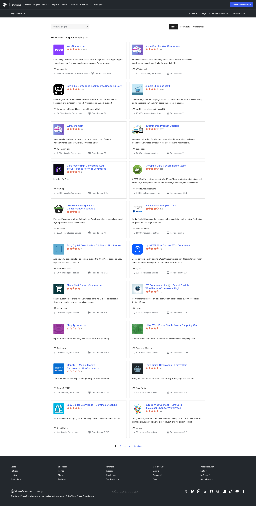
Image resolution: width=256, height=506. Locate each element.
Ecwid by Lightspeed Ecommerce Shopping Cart (94, 86)
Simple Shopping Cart (157, 86)
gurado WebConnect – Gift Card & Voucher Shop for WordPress (163, 406)
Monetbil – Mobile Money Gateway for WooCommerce (83, 366)
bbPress (205, 475)
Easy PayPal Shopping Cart (160, 205)
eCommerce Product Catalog (162, 125)
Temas (61, 471)
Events (156, 471)
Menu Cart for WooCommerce (162, 46)
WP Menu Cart (75, 125)
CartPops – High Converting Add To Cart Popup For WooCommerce (86, 167)
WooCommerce (76, 46)
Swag (156, 479)
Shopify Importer (76, 325)
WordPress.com (209, 467)
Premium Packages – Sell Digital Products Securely (81, 207)
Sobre (13, 467)
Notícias (14, 471)
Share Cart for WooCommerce (84, 285)
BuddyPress (207, 479)
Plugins (61, 475)
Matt (204, 471)
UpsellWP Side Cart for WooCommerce (167, 245)
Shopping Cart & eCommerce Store (165, 165)
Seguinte (138, 446)
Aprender (110, 467)
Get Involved (159, 467)
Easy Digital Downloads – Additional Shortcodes (94, 245)
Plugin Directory (18, 13)
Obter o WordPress (242, 4)
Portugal (39, 492)
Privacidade (16, 479)
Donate (157, 475)
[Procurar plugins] (86, 26)
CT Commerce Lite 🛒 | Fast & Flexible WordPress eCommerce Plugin (167, 287)
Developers (111, 475)
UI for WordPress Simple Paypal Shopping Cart (171, 325)
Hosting (14, 475)
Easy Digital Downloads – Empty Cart (166, 365)
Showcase (62, 467)
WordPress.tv (113, 479)
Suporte (109, 471)
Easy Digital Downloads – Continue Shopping (92, 404)
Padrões (62, 479)
